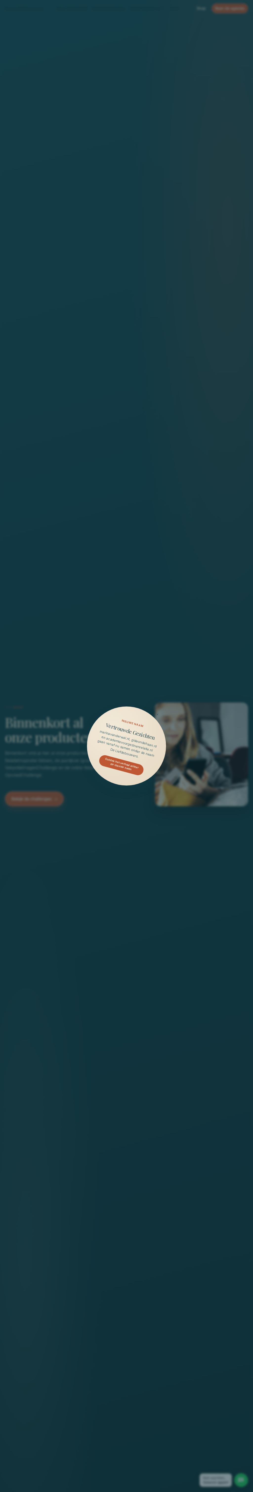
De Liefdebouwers (24, 8)
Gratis (174, 8)
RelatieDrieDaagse (108, 8)
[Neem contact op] (241, 1480)
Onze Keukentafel (72, 8)
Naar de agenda (229, 8)
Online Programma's (146, 8)
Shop (201, 8)
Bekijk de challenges (32, 798)
